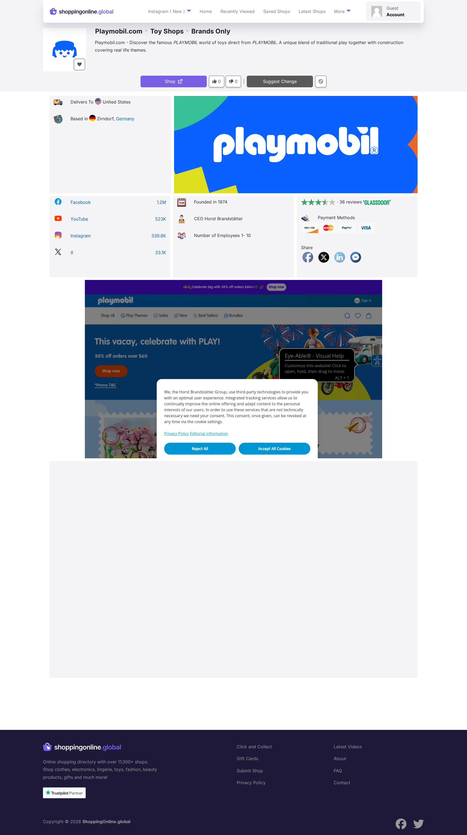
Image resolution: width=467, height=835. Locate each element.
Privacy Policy (251, 782)
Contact (342, 782)
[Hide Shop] (320, 81)
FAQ (338, 770)
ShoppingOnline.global (106, 821)
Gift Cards (247, 758)
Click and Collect (254, 746)
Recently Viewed (238, 11)
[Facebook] (308, 261)
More (339, 11)
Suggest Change (280, 81)
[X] (324, 261)
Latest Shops (312, 11)
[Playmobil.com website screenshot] (233, 369)
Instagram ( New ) (166, 11)
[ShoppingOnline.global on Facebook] (401, 824)
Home (206, 11)
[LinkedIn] (340, 261)
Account (395, 14)
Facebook (81, 202)
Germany (125, 118)
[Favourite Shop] (79, 64)
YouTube (79, 219)
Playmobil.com (118, 31)
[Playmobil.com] (64, 49)
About (340, 758)
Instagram (81, 235)
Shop (171, 81)
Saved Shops (276, 11)
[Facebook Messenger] (355, 261)
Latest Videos (348, 746)
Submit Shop (250, 770)
